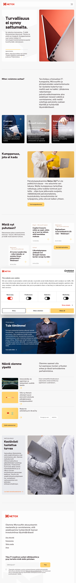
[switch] (28, 298)
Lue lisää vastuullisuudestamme (12, 491)
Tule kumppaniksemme (36, 204)
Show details (66, 305)
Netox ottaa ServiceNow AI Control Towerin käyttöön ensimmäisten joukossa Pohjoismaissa (16, 55)
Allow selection (38, 310)
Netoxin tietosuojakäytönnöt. (34, 571)
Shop (7, 548)
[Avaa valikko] (71, 4)
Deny (14, 310)
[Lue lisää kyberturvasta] (63, 129)
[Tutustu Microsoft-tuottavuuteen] (38, 129)
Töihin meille (10, 544)
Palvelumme (10, 541)
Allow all (62, 310)
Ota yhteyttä (10, 538)
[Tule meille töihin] (38, 336)
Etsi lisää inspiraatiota (62, 247)
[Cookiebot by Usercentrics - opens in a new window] (66, 271)
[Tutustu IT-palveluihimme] (13, 129)
